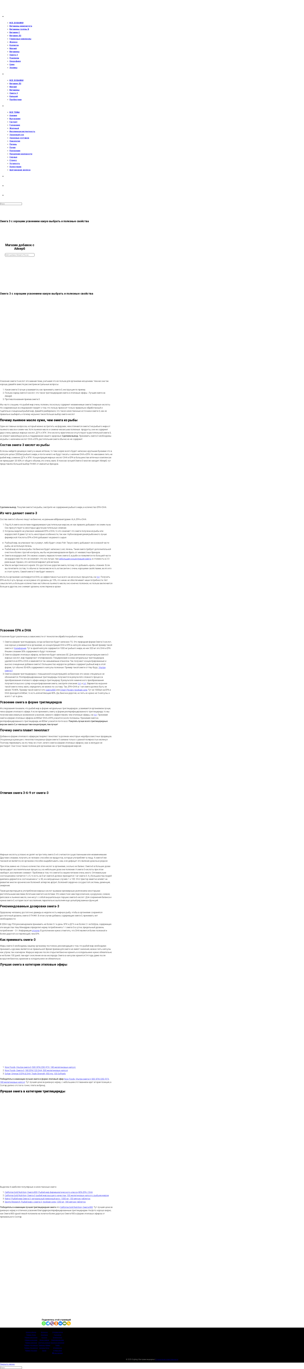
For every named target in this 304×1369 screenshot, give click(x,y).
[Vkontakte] (60, 1323)
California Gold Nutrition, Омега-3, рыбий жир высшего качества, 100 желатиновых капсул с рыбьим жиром (57, 1195)
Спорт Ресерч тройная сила (73, 690)
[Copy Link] (69, 1323)
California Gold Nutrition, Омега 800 (76, 1207)
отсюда (35, 930)
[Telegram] (48, 1323)
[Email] (64, 1323)
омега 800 (51, 690)
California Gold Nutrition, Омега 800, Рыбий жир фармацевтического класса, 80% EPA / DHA (49, 1192)
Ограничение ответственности (166, 1359)
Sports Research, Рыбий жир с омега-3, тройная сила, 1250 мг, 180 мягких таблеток (45, 1202)
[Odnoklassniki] (56, 1323)
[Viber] (52, 1323)
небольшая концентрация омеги (75, 559)
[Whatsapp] (44, 1323)
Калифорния (20, 648)
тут (98, 577)
